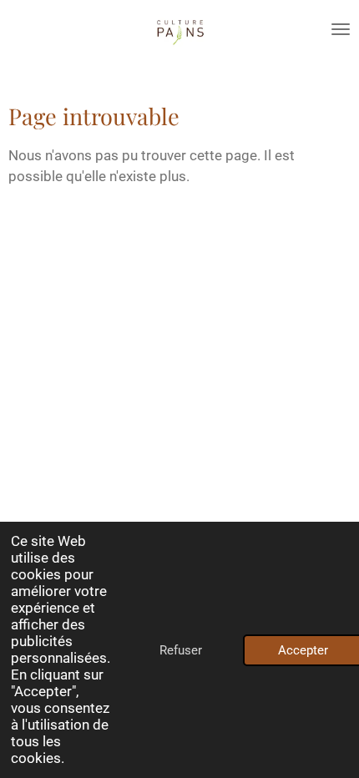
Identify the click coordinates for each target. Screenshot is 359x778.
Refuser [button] (180, 650)
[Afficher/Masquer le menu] (340, 29)
